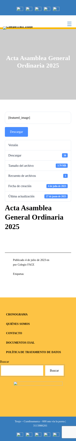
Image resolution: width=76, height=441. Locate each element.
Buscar (4, 361)
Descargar (16, 131)
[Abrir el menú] (69, 23)
